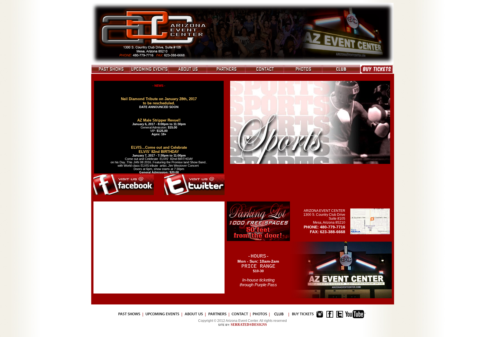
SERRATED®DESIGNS (249, 325)
